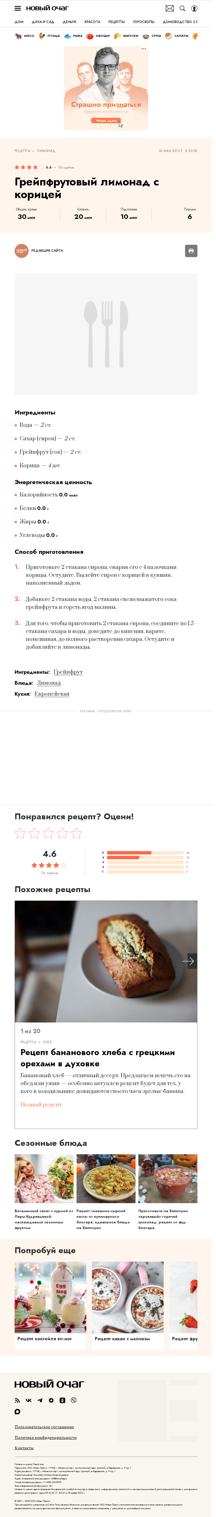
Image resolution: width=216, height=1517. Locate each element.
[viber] (73, 1400)
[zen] (51, 1400)
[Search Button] (182, 8)
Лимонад (46, 151)
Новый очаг (47, 8)
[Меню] (18, 8)
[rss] (17, 1400)
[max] (17, 1411)
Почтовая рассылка (170, 8)
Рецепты (23, 151)
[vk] (29, 1400)
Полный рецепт (41, 1104)
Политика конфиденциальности (46, 1438)
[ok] (62, 1400)
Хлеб (47, 1042)
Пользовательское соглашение (44, 1427)
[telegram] (40, 1400)
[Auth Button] (194, 8)
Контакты (24, 1448)
